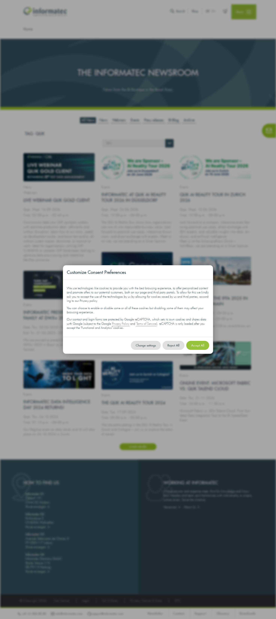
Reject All (173, 345)
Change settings (146, 345)
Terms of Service (146, 324)
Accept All (197, 345)
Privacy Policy (120, 324)
